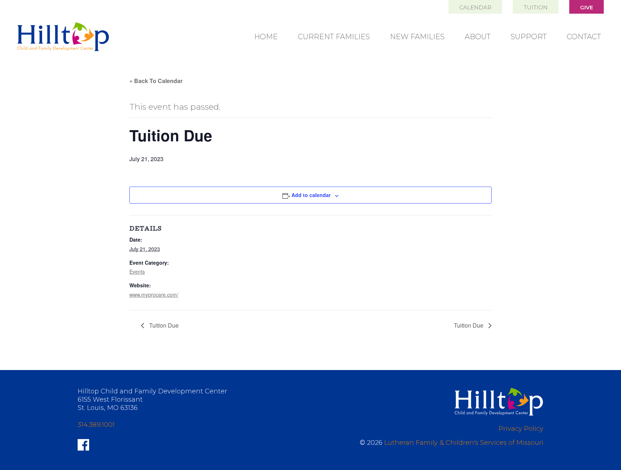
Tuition (536, 7)
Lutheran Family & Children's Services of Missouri (463, 443)
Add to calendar (311, 195)
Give (586, 7)
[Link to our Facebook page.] (83, 444)
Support (529, 36)
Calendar (475, 7)
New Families (417, 36)
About (478, 36)
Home (266, 36)
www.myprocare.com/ (153, 294)
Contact (584, 36)
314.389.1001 (96, 425)
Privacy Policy (520, 429)
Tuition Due (163, 325)
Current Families (334, 36)
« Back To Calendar (156, 81)
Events (137, 271)
